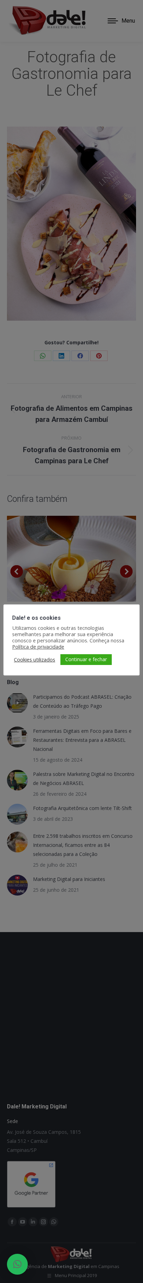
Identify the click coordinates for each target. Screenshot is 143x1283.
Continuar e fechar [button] (86, 659)
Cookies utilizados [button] (34, 659)
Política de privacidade (38, 646)
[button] (17, 1264)
